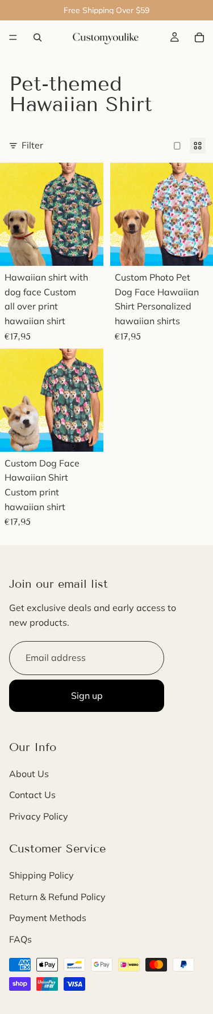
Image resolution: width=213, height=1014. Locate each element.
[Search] (37, 37)
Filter (32, 145)
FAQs (20, 939)
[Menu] (13, 37)
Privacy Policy (38, 816)
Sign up (87, 695)
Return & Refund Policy (57, 896)
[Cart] (199, 37)
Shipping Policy (41, 875)
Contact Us (32, 795)
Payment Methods (47, 917)
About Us (29, 773)
